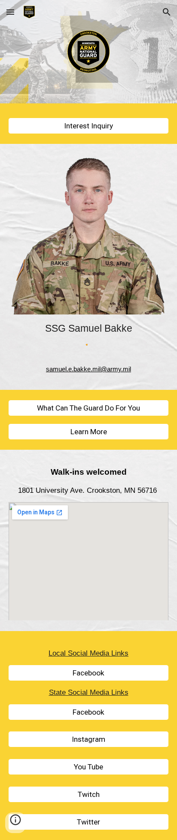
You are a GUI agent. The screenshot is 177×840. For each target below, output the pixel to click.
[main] (88, 327)
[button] (10, 12)
